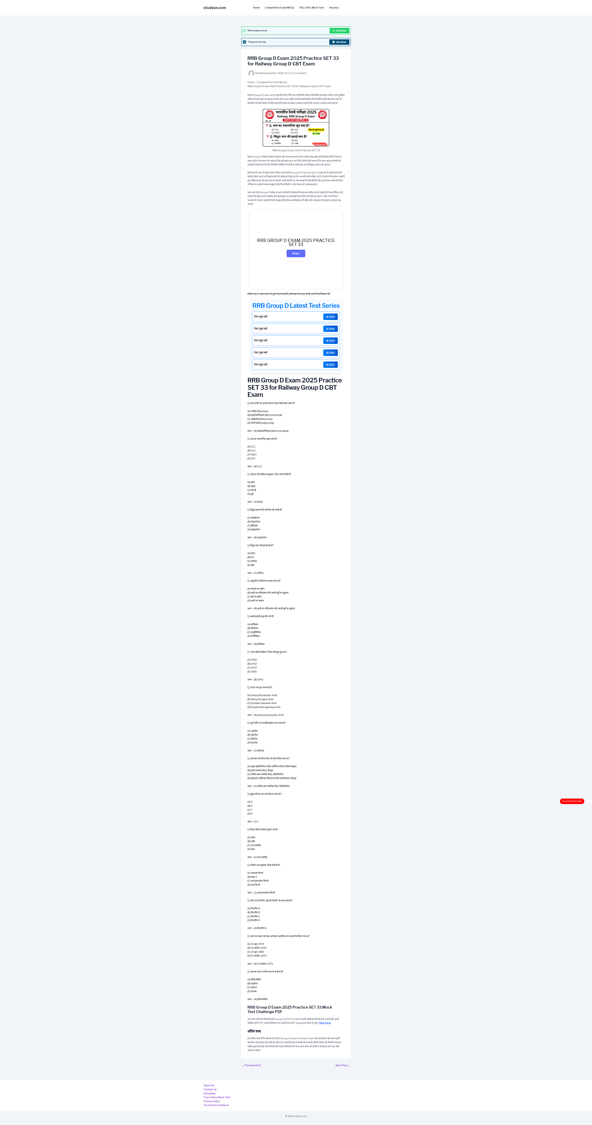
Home (256, 7)
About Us (209, 1085)
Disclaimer (210, 1093)
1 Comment (300, 73)
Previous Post (251, 1065)
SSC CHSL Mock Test (311, 7)
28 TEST (330, 364)
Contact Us (210, 1089)
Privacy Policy (212, 1101)
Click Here (325, 1023)
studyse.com (215, 7)
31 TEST (330, 328)
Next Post (343, 1065)
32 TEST (330, 316)
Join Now (341, 30)
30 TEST (330, 340)
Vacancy (334, 7)
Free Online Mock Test (217, 1097)
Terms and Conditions (216, 1105)
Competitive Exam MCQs (279, 7)
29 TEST (330, 352)
